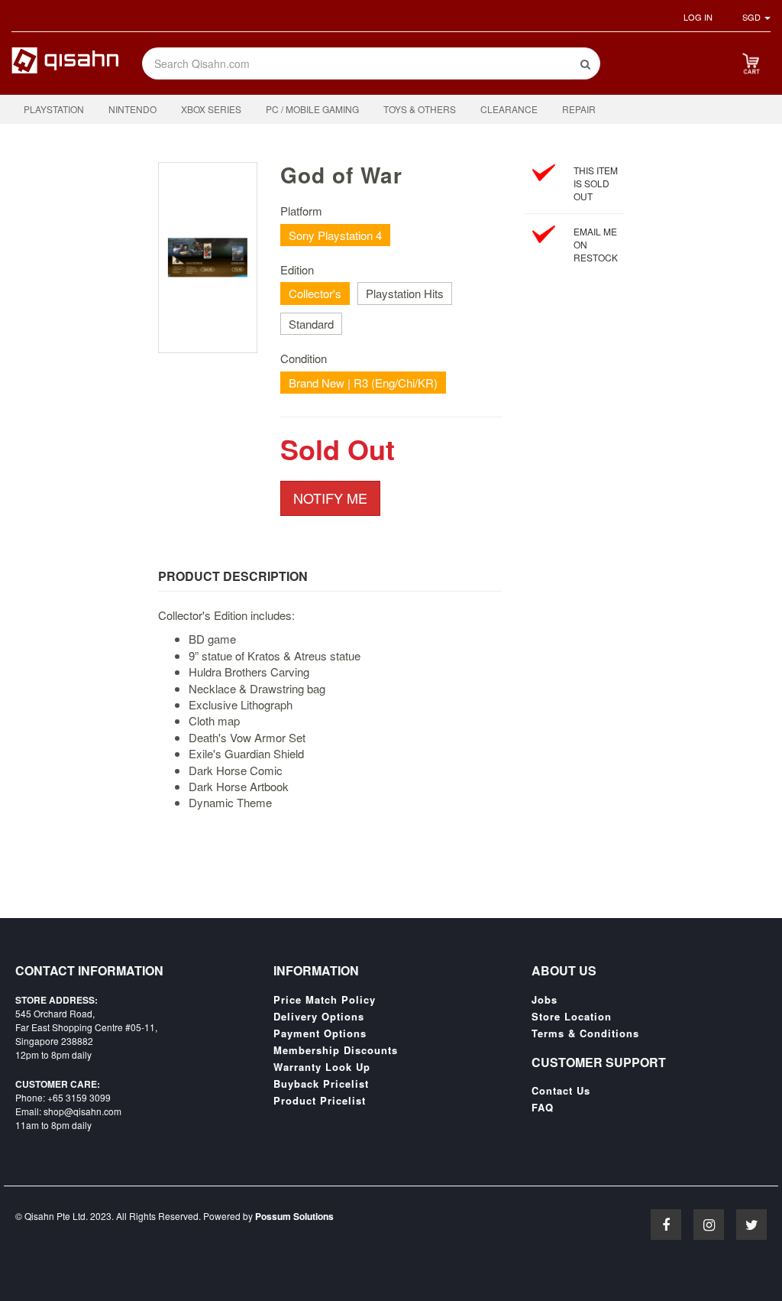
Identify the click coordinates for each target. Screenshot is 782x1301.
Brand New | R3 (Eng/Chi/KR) (363, 383)
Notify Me (330, 498)
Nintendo (132, 108)
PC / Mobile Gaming (312, 108)
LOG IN (698, 17)
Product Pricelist (319, 1101)
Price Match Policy (324, 1000)
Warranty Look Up (321, 1067)
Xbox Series (211, 108)
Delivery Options (318, 1017)
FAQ (543, 1107)
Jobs (544, 1000)
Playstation (54, 108)
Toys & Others (419, 108)
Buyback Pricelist (321, 1084)
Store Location (572, 1017)
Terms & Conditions (585, 1033)
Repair (579, 108)
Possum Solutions (294, 1216)
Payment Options (320, 1033)
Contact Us (561, 1091)
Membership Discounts (335, 1050)
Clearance (509, 108)
